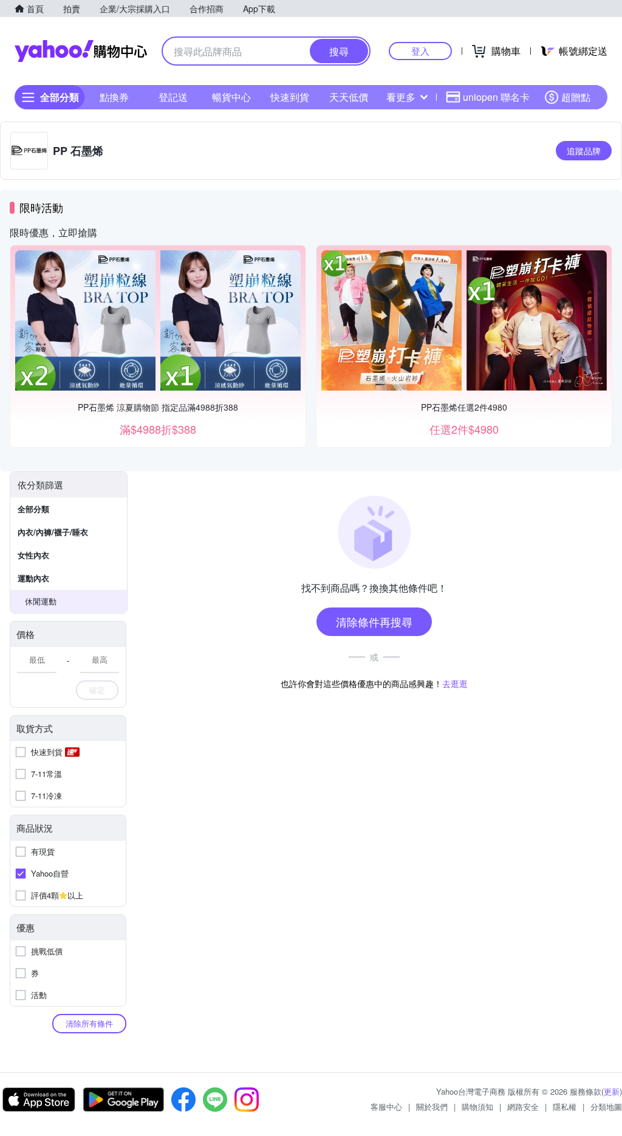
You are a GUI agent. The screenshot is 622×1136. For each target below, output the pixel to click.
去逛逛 (455, 683)
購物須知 (477, 1106)
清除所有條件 (89, 1023)
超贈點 (575, 97)
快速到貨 (289, 97)
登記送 (173, 97)
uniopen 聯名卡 (496, 97)
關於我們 (432, 1106)
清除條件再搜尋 (374, 621)
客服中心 (386, 1106)
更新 (612, 1091)
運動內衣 (33, 578)
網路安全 (523, 1106)
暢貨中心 (231, 97)
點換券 (114, 97)
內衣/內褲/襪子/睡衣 (53, 532)
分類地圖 (606, 1106)
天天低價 (348, 97)
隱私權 (564, 1106)
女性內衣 (33, 555)
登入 (420, 50)
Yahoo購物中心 (81, 51)
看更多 (400, 97)
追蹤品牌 (584, 151)
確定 (97, 690)
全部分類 (33, 509)
